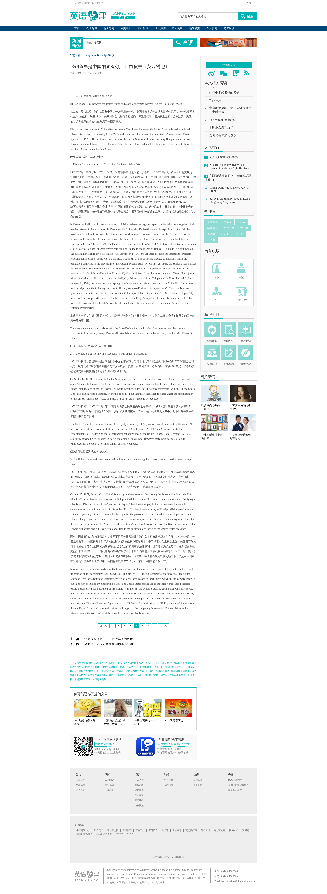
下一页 (163, 625)
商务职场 (212, 251)
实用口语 (212, 364)
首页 (76, 28)
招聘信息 (179, 856)
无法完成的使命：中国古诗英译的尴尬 (107, 639)
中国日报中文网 (95, 3)
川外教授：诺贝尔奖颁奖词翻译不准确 (107, 644)
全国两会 (212, 222)
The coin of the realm (222, 119)
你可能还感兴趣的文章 (91, 694)
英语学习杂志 (235, 790)
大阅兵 (244, 228)
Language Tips (93, 55)
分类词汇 (126, 28)
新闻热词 (108, 28)
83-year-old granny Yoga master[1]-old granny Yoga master (231, 200)
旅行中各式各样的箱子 (224, 92)
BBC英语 (177, 28)
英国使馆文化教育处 (238, 785)
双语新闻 (91, 28)
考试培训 (229, 28)
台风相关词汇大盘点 (222, 135)
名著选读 (80, 785)
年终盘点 (212, 228)
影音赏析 (245, 364)
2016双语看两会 (174, 720)
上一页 (103, 625)
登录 (248, 3)
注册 (255, 3)
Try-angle (215, 100)
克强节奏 (229, 228)
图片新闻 (211, 28)
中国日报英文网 (78, 3)
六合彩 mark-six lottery (224, 157)
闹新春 (241, 222)
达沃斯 (211, 239)
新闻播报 (194, 28)
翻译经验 (109, 55)
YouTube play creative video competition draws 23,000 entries (229, 166)
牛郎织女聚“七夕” (221, 127)
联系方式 (168, 856)
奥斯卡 (228, 222)
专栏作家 (168, 785)
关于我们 (157, 856)
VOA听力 (139, 790)
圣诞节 (211, 233)
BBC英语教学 (235, 780)
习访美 (239, 233)
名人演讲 (160, 28)
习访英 (225, 233)
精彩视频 (139, 805)
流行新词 (143, 28)
